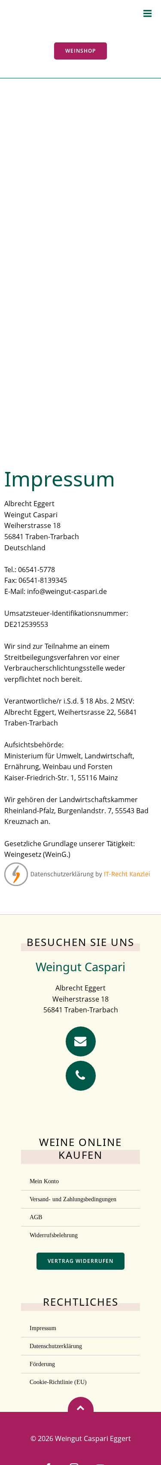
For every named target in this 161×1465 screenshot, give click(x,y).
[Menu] (147, 13)
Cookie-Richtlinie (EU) (58, 1382)
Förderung (42, 1364)
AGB (36, 1217)
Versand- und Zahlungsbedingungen (73, 1199)
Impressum (43, 1328)
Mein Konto (44, 1181)
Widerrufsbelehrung (54, 1235)
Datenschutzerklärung (56, 1346)
